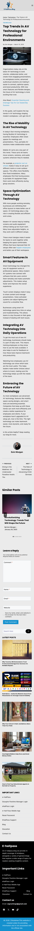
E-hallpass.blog (11, 851)
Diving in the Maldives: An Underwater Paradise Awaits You (8, 470)
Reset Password (8, 815)
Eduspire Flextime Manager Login (15, 802)
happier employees (23, 248)
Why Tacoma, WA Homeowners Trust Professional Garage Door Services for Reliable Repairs (15, 663)
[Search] (28, 631)
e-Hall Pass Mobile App (11, 811)
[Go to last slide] (5, 514)
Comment (8, 562)
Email (6, 599)
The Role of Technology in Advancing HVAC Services (25, 469)
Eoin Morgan (8, 44)
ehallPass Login (8, 806)
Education (6, 829)
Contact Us (6, 834)
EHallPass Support (9, 820)
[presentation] (17, 504)
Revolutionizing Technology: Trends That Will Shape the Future (17, 520)
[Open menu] (32, 5)
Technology (7, 22)
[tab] (13, 536)
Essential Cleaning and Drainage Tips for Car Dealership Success (16, 102)
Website (7, 608)
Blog (4, 824)
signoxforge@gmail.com (17, 904)
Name (7, 589)
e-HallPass (6, 797)
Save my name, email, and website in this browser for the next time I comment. (18, 615)
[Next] (28, 514)
